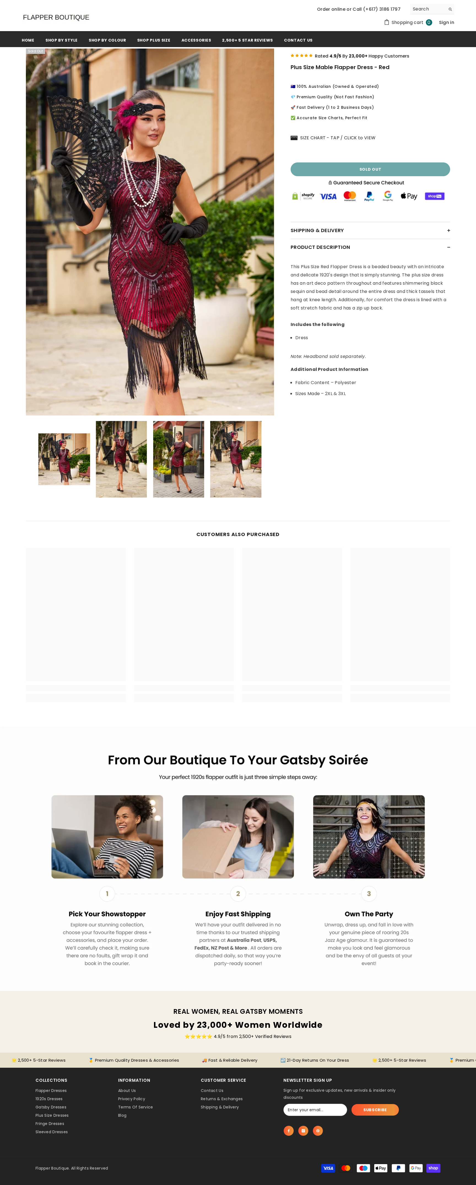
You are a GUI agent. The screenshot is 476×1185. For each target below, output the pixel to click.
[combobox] (428, 9)
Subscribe (375, 1110)
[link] (76, 688)
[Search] (432, 9)
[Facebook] (288, 1131)
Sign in (446, 22)
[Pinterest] (318, 1131)
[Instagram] (303, 1131)
